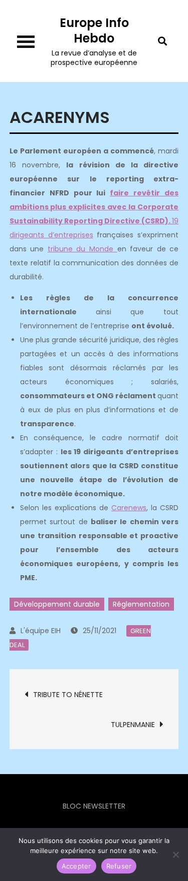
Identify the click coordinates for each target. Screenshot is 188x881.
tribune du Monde (82, 249)
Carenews (128, 508)
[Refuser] (175, 855)
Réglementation (141, 604)
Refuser (119, 866)
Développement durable (57, 604)
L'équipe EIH (41, 631)
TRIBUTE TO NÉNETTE (68, 695)
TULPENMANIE (133, 725)
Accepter (76, 866)
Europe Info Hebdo (94, 30)
